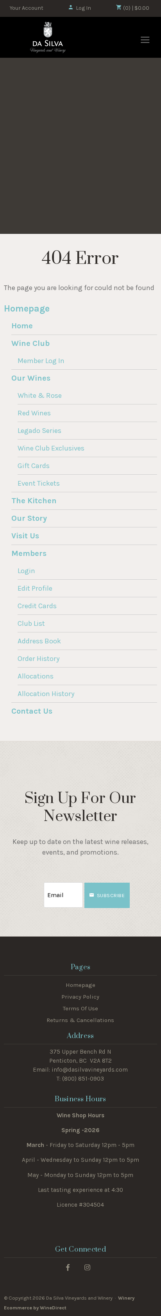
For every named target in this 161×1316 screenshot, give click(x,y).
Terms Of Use (80, 1008)
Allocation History (46, 693)
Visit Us (25, 535)
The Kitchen (34, 500)
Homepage (27, 308)
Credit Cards (37, 606)
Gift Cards (34, 465)
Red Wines (34, 413)
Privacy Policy (80, 996)
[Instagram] (87, 1267)
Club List (31, 623)
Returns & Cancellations (80, 1020)
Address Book (39, 641)
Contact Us (31, 711)
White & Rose (40, 395)
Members (29, 553)
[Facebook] (68, 1267)
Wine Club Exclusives (51, 448)
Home (22, 325)
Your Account (26, 8)
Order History (39, 658)
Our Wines (30, 378)
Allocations (36, 676)
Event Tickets (39, 483)
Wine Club (30, 343)
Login (26, 570)
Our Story (29, 518)
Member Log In (41, 360)
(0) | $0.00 (135, 8)
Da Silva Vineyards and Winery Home (48, 37)
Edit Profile (35, 588)
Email (36, 887)
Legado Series (39, 430)
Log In (83, 8)
